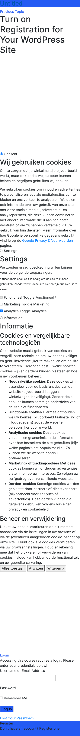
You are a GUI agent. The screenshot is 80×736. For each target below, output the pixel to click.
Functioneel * (46, 297)
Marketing (41, 304)
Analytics (39, 311)
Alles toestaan (13, 568)
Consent (10, 154)
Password (8, 688)
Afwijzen (36, 568)
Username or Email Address (22, 670)
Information (13, 318)
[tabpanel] (40, 102)
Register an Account (16, 733)
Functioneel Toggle (19, 297)
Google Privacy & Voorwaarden (47, 240)
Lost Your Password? (17, 718)
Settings (10, 251)
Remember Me (15, 698)
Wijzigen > (55, 568)
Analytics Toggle (17, 311)
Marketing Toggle (18, 304)
